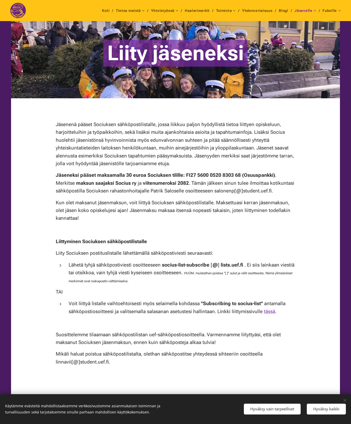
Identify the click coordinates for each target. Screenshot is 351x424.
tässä (269, 311)
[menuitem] (107, 10)
